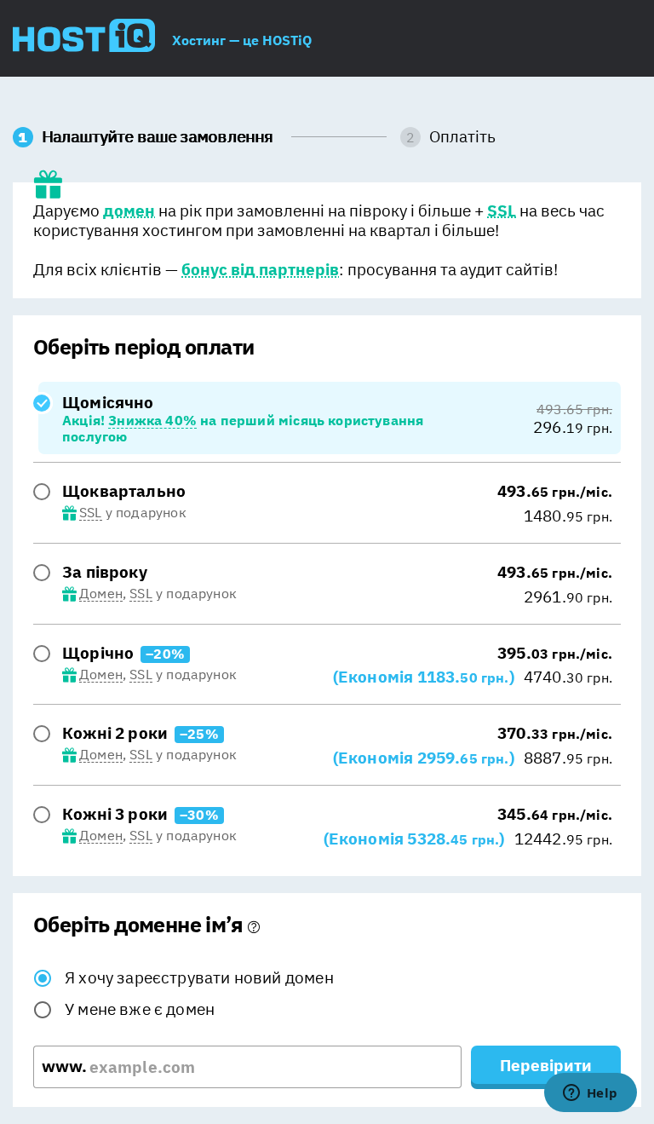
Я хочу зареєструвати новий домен (199, 977)
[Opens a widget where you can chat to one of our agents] (590, 1094)
